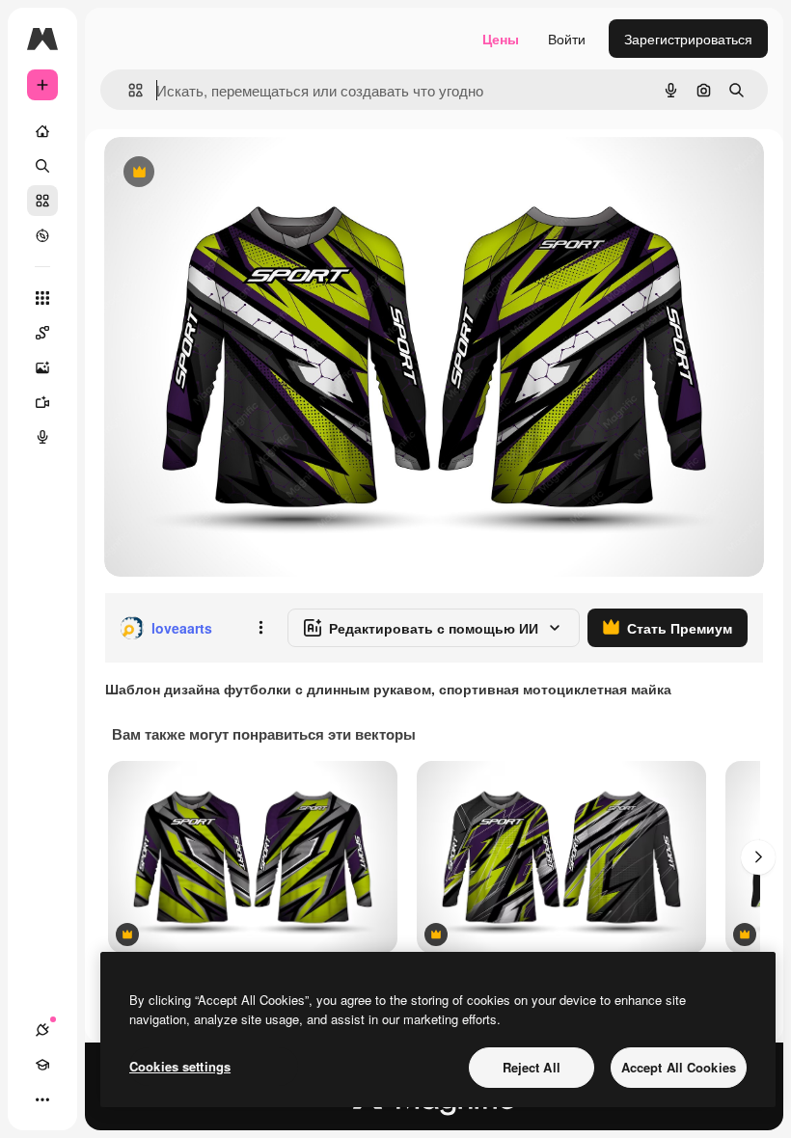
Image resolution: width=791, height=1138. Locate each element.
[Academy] (42, 1064)
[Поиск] (42, 165)
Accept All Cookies (678, 1067)
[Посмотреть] (42, 235)
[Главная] (42, 131)
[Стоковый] (42, 200)
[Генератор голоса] (42, 436)
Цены (500, 38)
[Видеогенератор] (42, 402)
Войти (567, 38)
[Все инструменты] (42, 298)
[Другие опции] (260, 628)
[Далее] (758, 857)
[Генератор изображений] (42, 367)
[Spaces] (42, 332)
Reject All (531, 1067)
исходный (233, 173)
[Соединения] (42, 1030)
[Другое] (42, 1099)
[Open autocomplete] (127, 90)
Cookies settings (180, 1066)
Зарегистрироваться (688, 38)
